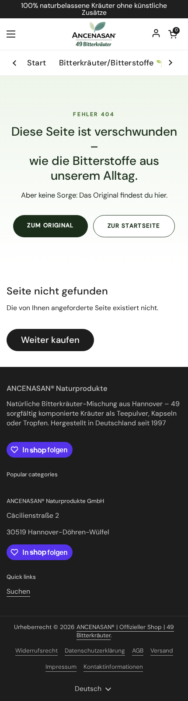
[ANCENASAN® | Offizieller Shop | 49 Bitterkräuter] (94, 34)
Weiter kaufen (50, 339)
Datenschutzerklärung (95, 650)
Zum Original (50, 225)
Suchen (18, 591)
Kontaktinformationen (113, 666)
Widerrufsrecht (36, 650)
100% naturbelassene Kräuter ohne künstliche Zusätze (94, 9)
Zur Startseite (134, 225)
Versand (161, 650)
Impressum (61, 666)
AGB (137, 650)
